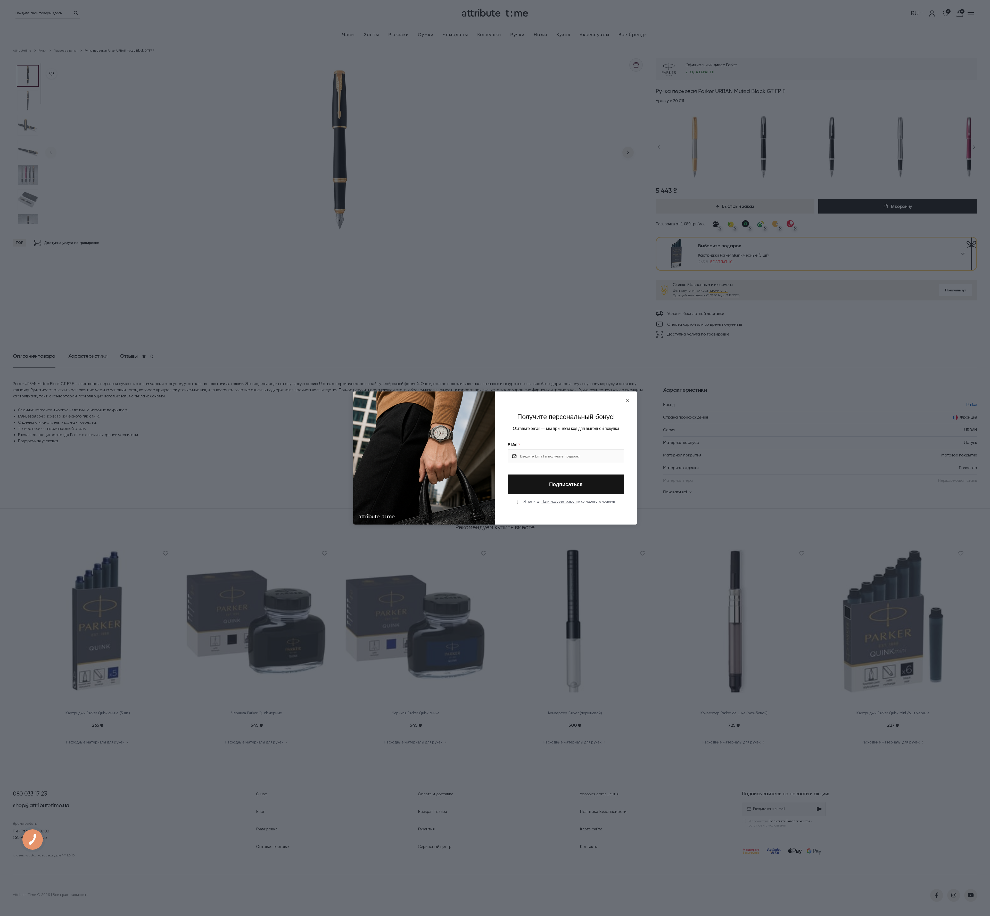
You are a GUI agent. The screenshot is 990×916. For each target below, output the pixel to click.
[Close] (627, 401)
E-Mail (514, 445)
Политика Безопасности (559, 501)
